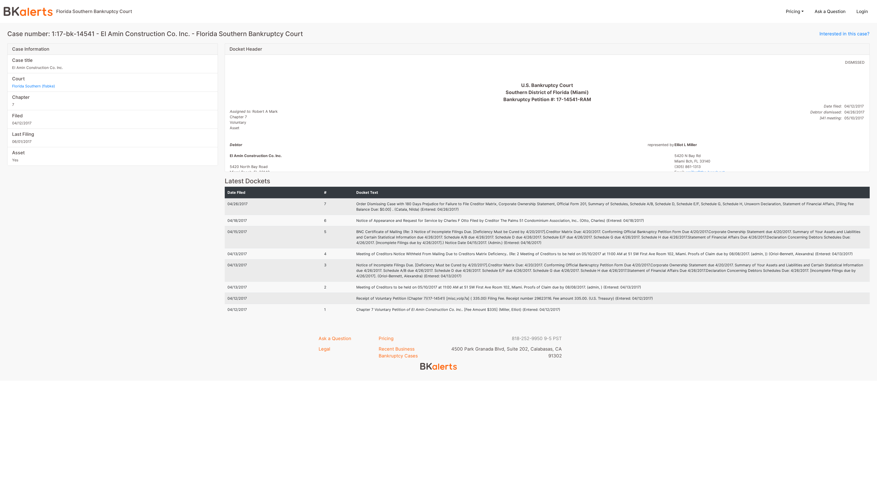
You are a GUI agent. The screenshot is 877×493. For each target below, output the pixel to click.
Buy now (372, 303)
